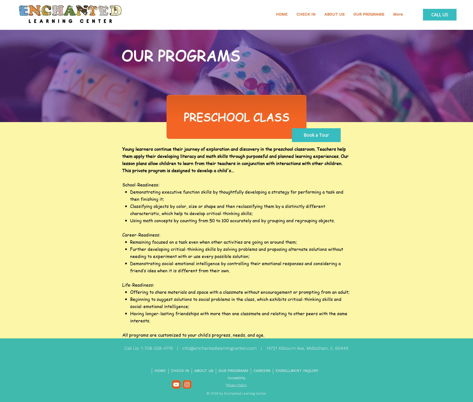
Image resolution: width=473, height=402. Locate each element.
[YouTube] (176, 384)
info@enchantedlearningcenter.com (219, 348)
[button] (369, 14)
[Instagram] (187, 384)
